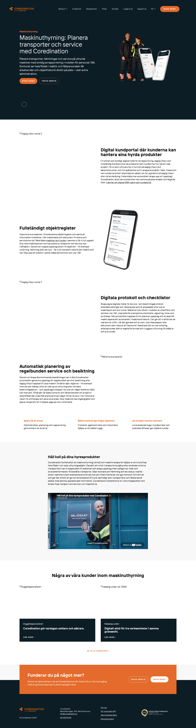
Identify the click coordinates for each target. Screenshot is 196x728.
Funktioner (76, 9)
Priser (104, 9)
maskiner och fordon (56, 240)
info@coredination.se (68, 714)
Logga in (126, 9)
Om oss (104, 707)
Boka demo (170, 9)
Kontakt (115, 9)
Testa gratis (49, 81)
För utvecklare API (108, 711)
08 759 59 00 (65, 717)
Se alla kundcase (97, 651)
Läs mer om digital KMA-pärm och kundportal (128, 182)
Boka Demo (28, 81)
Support (140, 9)
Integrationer (91, 9)
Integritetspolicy (107, 719)
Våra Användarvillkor (109, 715)
